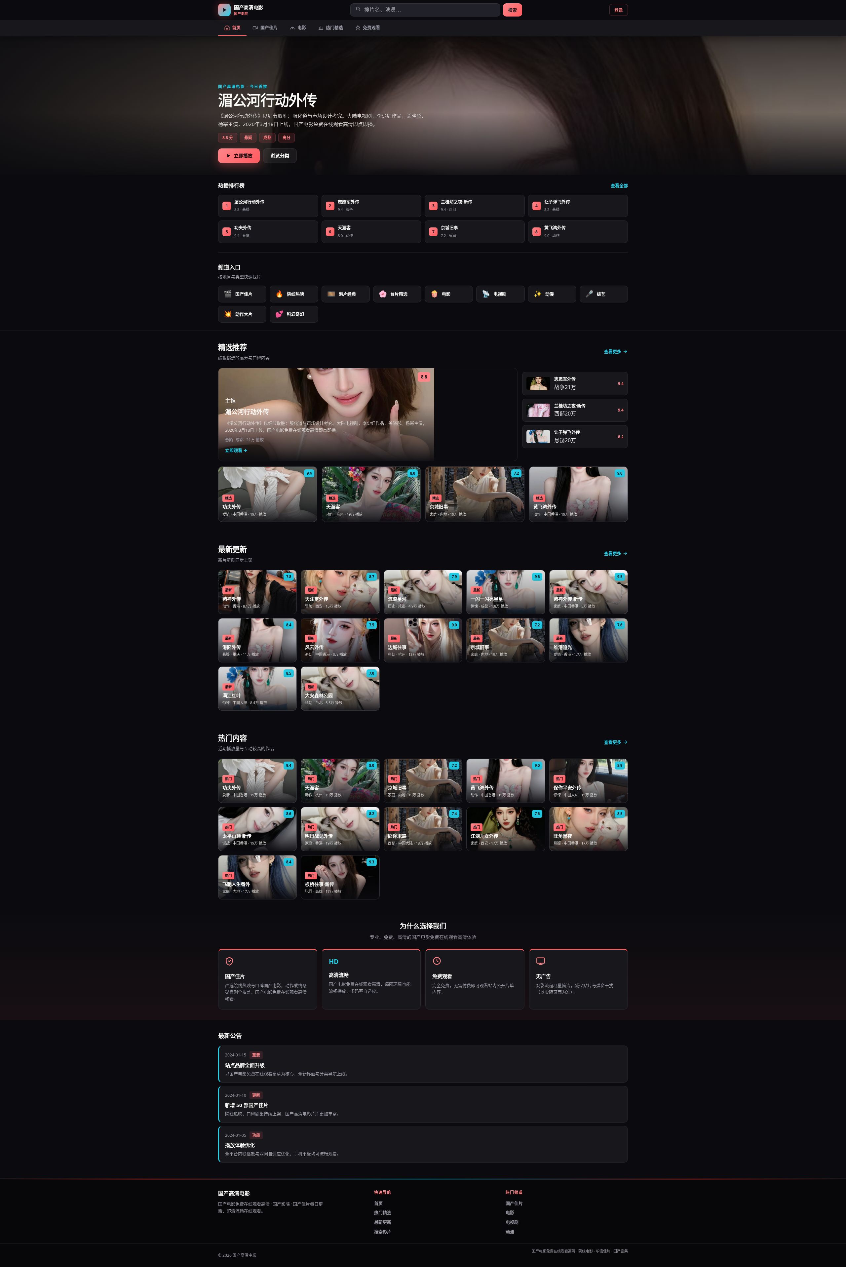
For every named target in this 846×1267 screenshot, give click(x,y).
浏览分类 (280, 155)
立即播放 (243, 155)
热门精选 (382, 1212)
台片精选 (393, 293)
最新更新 (382, 1222)
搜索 (512, 10)
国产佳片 (238, 293)
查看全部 (619, 185)
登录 (618, 10)
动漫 (544, 293)
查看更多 (612, 351)
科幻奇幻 (289, 313)
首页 (378, 1203)
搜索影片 (382, 1232)
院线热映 (289, 293)
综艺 (595, 293)
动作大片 (238, 313)
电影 (440, 293)
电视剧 (494, 293)
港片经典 (341, 293)
